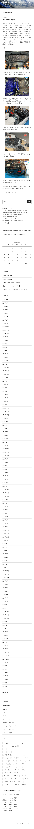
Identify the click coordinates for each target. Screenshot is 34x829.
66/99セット (14, 743)
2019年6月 (5, 591)
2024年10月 (5, 374)
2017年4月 (5, 679)
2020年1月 (5, 567)
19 (30, 254)
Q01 (4, 752)
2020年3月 (5, 560)
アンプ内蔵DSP (15, 758)
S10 (14, 752)
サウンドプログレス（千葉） (10, 804)
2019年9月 (5, 581)
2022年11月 (5, 452)
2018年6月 (5, 632)
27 (4, 260)
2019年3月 (5, 601)
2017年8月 (5, 665)
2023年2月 (5, 442)
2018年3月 (5, 642)
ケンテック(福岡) (7, 802)
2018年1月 (5, 649)
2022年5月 (5, 472)
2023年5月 (5, 432)
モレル (26, 779)
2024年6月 (5, 388)
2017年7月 (5, 669)
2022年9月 (5, 459)
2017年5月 (5, 676)
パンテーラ (13, 779)
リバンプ (12, 781)
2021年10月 (5, 496)
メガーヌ (20, 779)
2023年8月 (5, 421)
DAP (4, 749)
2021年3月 (5, 520)
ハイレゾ (5, 779)
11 (25, 251)
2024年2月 (5, 401)
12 (30, 251)
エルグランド (26, 761)
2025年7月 (5, 343)
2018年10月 (5, 618)
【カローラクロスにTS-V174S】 (11, 286)
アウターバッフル (21, 755)
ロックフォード (7, 784)
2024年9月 (5, 377)
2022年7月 (5, 466)
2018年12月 (5, 611)
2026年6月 (5, 306)
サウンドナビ (21, 770)
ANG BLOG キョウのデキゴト (16, 2)
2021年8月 (5, 503)
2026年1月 (5, 323)
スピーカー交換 (7, 773)
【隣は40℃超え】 (7, 279)
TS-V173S (19, 752)
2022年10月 (5, 455)
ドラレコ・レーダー (8, 729)
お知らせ (4, 709)
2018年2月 (5, 645)
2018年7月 (5, 628)
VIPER (26, 752)
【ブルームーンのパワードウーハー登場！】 (14, 289)
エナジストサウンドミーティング (12, 761)
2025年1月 (5, 364)
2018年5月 (5, 635)
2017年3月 (5, 682)
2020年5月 (5, 554)
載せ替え (24, 784)
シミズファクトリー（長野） (10, 806)
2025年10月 (5, 333)
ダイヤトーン (17, 773)
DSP (16, 749)
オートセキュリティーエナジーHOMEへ (13, 234)
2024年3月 (5, 398)
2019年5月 (5, 594)
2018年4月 (5, 638)
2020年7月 (5, 547)
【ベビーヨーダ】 (9, 19)
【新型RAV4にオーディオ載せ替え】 (12, 282)
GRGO (21, 749)
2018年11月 (5, 615)
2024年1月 (5, 405)
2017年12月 (5, 652)
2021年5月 (5, 513)
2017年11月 (5, 655)
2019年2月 (5, 604)
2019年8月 (5, 584)
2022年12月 (5, 449)
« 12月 (8, 263)
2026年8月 (5, 299)
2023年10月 (5, 415)
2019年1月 (5, 608)
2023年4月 (5, 435)
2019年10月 (5, 577)
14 (8, 254)
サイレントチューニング (9, 726)
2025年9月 (5, 337)
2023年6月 (5, 428)
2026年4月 (5, 313)
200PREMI (6, 746)
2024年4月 (5, 394)
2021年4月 (5, 516)
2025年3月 (5, 357)
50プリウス (6, 743)
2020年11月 (5, 533)
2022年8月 (5, 462)
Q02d (9, 752)
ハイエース (23, 776)
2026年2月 (5, 320)
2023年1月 (5, 445)
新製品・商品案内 (7, 732)
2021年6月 (5, 510)
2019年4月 (5, 598)
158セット (23, 743)
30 (17, 260)
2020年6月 (5, 550)
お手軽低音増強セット (9, 755)
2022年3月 (5, 479)
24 (21, 257)
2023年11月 (5, 411)
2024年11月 (5, 371)
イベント (4, 712)
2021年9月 (5, 499)
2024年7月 (5, 384)
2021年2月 (5, 523)
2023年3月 (5, 438)
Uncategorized (6, 705)
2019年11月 (5, 574)
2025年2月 (5, 360)
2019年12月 (5, 571)
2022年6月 (5, 469)
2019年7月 (5, 588)
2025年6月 (5, 347)
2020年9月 (5, 540)
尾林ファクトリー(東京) (9, 800)
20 (4, 257)
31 (21, 260)
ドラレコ (16, 776)
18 (25, 254)
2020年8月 (5, 543)
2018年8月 (5, 625)
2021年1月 (5, 527)
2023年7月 (5, 425)
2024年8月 (5, 381)
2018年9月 (5, 621)
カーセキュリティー (8, 722)
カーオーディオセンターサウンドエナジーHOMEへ (16, 230)
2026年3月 (5, 316)
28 (8, 260)
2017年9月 (5, 662)
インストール (6, 716)
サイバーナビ (19, 767)
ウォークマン (25, 758)
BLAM (21, 746)
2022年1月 (5, 486)
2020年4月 (5, 557)
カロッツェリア (20, 764)
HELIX (26, 749)
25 (25, 257)
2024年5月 (5, 391)
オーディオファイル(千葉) (9, 798)
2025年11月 (5, 330)
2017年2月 (5, 686)
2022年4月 (5, 476)
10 (21, 251)
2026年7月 (5, 303)
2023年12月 (5, 408)
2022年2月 (5, 482)
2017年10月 (5, 659)
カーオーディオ (6, 719)
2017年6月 (5, 672)
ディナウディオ (7, 776)
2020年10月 (5, 537)
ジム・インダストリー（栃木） (11, 808)
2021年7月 (5, 506)
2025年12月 (5, 326)
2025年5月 (5, 350)
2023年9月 (5, 418)
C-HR (26, 746)
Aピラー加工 (14, 746)
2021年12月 (5, 489)
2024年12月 (5, 367)
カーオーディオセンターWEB (10, 794)
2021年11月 (5, 493)
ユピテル (5, 781)
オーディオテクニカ (8, 764)
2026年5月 (5, 310)
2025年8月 (5, 340)
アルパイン (6, 758)
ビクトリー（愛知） (8, 810)
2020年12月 (5, 530)
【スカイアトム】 (7, 275)
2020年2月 (5, 564)
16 (17, 254)
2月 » (25, 263)
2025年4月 (5, 354)
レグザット (20, 781)
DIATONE (10, 749)
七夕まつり (16, 784)
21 (8, 257)
